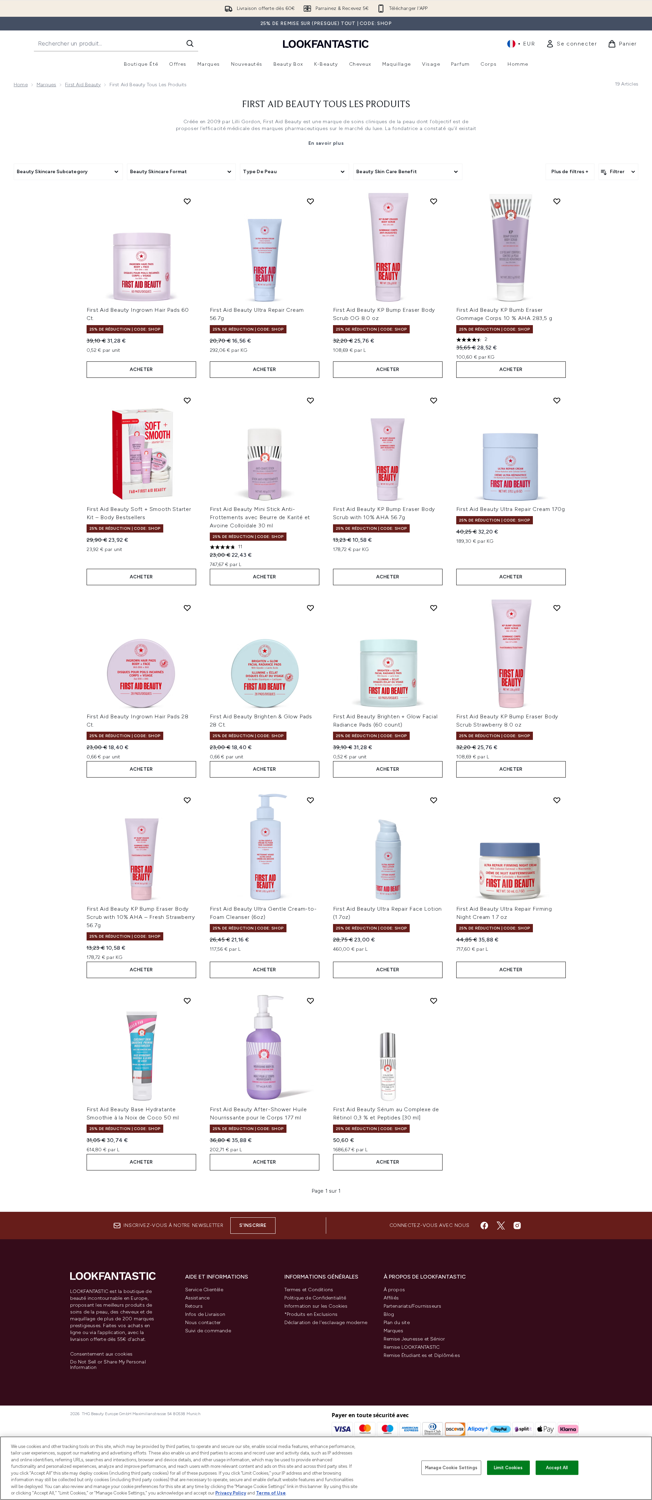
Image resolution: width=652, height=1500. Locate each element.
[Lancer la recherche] (190, 43)
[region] (326, 1468)
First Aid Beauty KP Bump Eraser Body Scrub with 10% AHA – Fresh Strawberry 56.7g (141, 917)
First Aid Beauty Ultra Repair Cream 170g (510, 509)
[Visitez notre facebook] (484, 1225)
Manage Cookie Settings (451, 1467)
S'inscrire (253, 1225)
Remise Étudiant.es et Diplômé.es (422, 1355)
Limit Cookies (508, 1467)
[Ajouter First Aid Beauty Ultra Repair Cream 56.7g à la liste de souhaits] (310, 201)
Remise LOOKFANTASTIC (412, 1347)
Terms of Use (271, 1493)
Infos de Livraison (205, 1314)
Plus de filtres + (569, 172)
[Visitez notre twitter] (501, 1225)
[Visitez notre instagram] (517, 1225)
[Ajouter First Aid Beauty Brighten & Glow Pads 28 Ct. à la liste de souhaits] (310, 608)
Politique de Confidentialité (315, 1298)
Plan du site (397, 1322)
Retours (194, 1306)
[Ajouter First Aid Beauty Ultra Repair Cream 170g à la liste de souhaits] (557, 400)
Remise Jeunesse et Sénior (414, 1339)
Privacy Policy (230, 1493)
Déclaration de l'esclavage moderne (326, 1322)
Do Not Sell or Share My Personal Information (108, 1364)
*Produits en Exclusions (311, 1314)
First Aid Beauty (83, 85)
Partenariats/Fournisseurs (413, 1306)
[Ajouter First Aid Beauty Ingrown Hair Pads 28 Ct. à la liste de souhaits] (187, 608)
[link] (571, 44)
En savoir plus (326, 143)
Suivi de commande (208, 1331)
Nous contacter (203, 1322)
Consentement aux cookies (101, 1354)
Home (21, 85)
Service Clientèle (204, 1290)
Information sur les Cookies (315, 1306)
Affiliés (391, 1298)
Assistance (197, 1298)
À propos (394, 1290)
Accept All (557, 1467)
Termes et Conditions (308, 1290)
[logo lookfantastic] (326, 43)
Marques (46, 85)
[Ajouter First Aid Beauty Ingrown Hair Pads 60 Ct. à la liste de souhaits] (187, 201)
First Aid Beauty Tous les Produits (326, 105)
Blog (389, 1314)
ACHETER (141, 369)
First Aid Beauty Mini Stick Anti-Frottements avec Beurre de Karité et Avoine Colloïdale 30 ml (260, 517)
